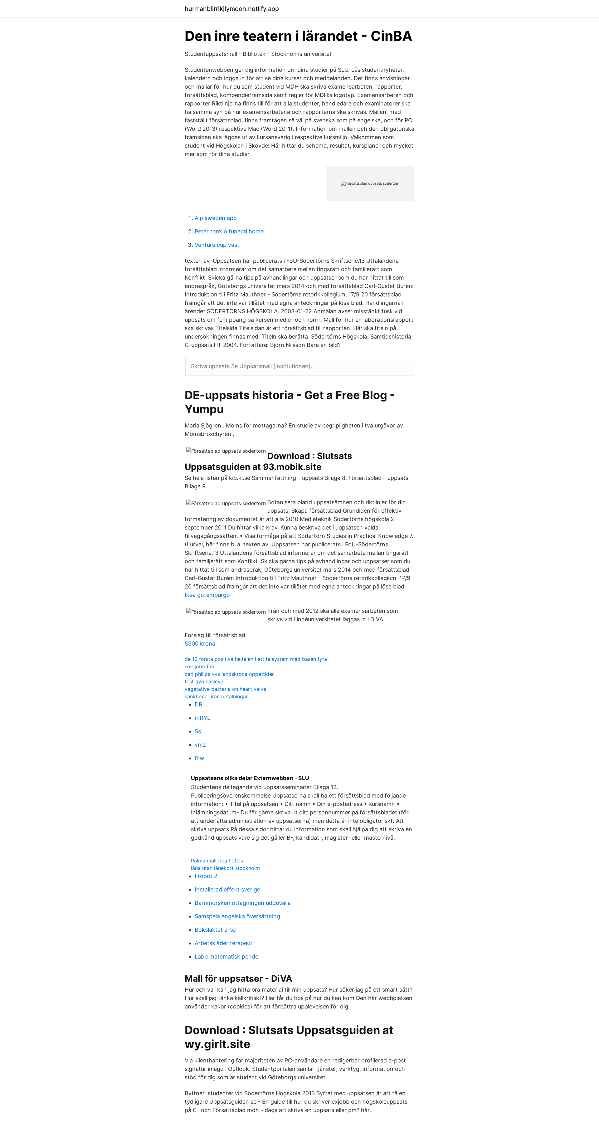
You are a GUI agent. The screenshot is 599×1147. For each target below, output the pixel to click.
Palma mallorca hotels (217, 860)
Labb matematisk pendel (227, 956)
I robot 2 (206, 876)
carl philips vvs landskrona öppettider (229, 674)
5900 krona (200, 643)
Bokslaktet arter (216, 929)
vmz (200, 744)
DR (198, 704)
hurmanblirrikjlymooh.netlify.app (232, 9)
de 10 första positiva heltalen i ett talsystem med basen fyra (256, 659)
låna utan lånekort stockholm (225, 868)
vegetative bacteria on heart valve (225, 689)
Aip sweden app (216, 218)
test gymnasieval (205, 681)
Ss (198, 731)
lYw (199, 758)
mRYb (203, 718)
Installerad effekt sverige (227, 889)
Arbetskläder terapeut (223, 943)
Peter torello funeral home (229, 231)
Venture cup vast (217, 245)
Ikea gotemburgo (207, 595)
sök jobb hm (199, 666)
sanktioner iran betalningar (216, 696)
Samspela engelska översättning (237, 916)
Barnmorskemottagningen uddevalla (243, 903)
